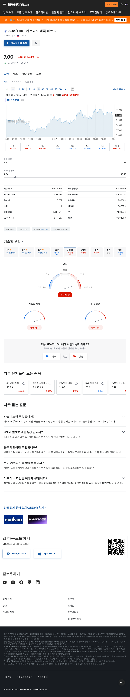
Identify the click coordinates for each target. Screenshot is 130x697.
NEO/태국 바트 (91, 383)
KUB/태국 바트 (65, 383)
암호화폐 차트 (113, 12)
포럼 (38, 73)
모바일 (71, 605)
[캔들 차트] (7, 89)
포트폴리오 (73, 612)
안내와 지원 (8, 612)
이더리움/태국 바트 (41, 383)
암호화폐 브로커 (77, 12)
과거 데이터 (16, 81)
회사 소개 (7, 599)
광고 (5, 605)
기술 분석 (27, 73)
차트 (15, 73)
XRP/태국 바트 (12, 383)
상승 (81, 356)
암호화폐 (8, 12)
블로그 (71, 599)
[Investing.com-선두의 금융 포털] (18, 4)
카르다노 (44, 229)
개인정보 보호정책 (24, 676)
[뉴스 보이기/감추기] (72, 89)
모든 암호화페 (24, 12)
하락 (54, 356)
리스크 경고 (43, 676)
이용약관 (7, 676)
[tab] (11, 252)
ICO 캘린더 (95, 12)
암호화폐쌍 (42, 12)
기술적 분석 (12, 242)
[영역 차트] (13, 89)
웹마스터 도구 (74, 618)
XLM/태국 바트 (118, 383)
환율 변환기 (58, 12)
